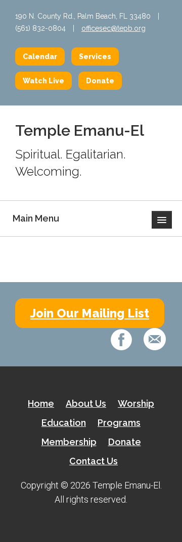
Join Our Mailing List (89, 313)
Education (63, 422)
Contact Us (93, 461)
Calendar (40, 56)
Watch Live (43, 81)
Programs (119, 422)
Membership (69, 442)
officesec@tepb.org (113, 28)
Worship (136, 403)
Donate (100, 81)
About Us (86, 403)
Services (95, 56)
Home (41, 403)
